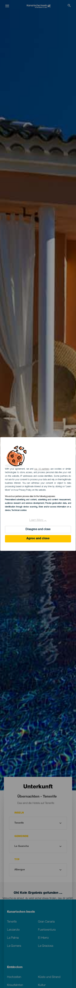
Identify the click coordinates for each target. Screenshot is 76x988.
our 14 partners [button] (41, 469)
